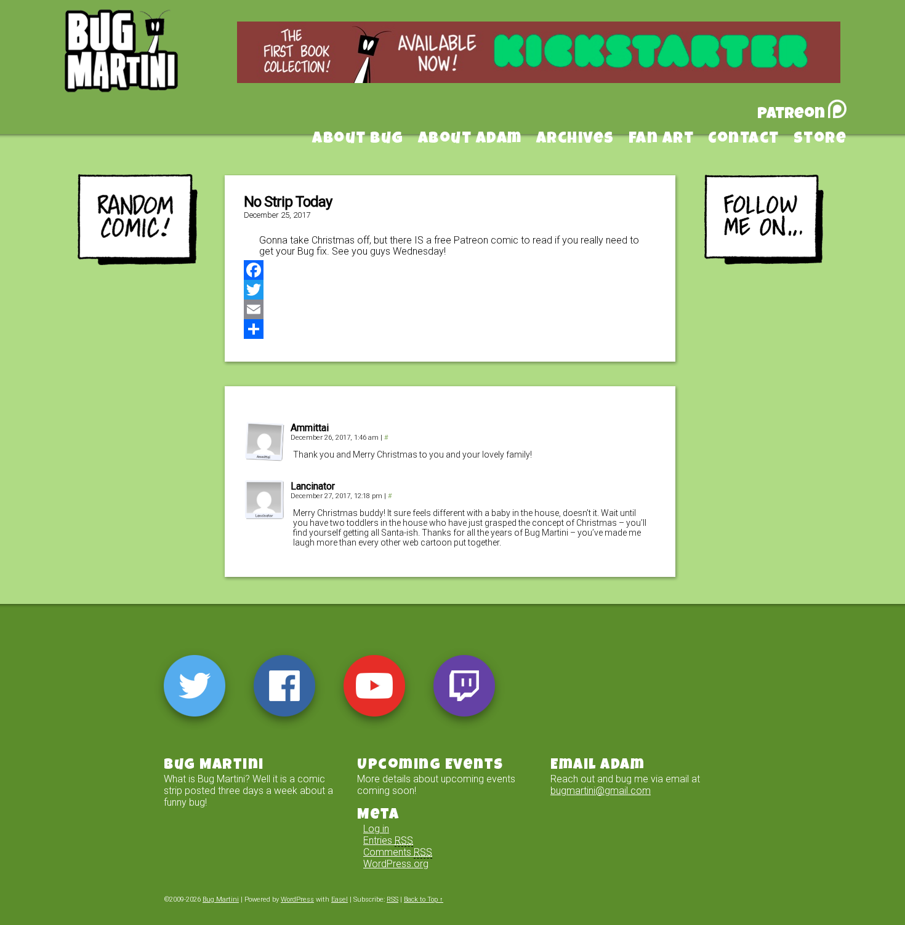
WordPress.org (395, 864)
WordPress (297, 899)
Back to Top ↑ (423, 899)
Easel (339, 899)
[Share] (450, 329)
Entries (388, 840)
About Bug (358, 140)
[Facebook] (450, 270)
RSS (392, 899)
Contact (743, 140)
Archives (575, 140)
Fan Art (661, 140)
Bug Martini (152, 69)
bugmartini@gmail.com (600, 790)
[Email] (450, 309)
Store (820, 140)
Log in (376, 829)
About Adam (470, 140)
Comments (397, 852)
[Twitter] (450, 290)
